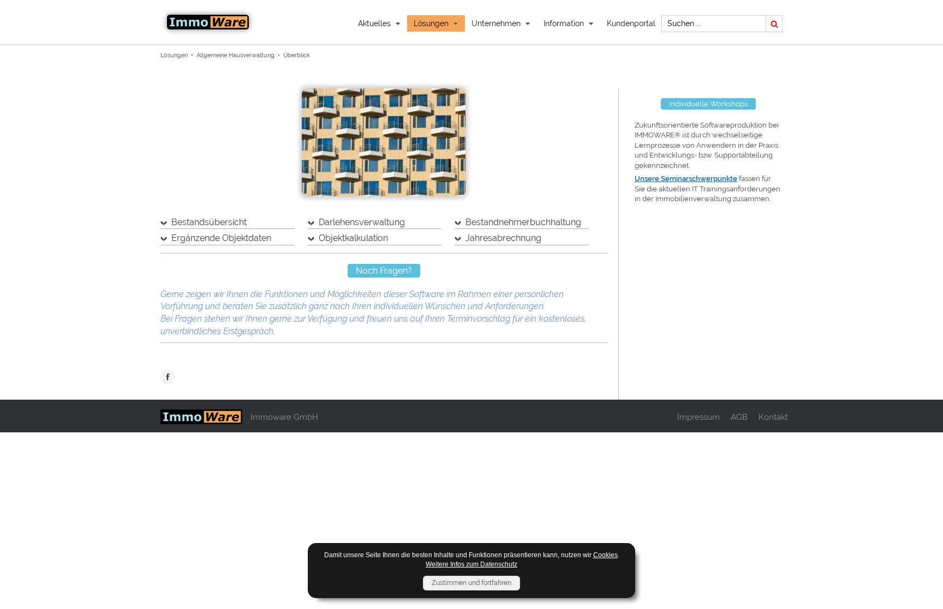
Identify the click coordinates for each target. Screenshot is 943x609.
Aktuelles (374, 23)
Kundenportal (631, 23)
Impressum (698, 416)
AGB (739, 416)
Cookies (605, 555)
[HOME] (207, 22)
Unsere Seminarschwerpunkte (686, 178)
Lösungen (431, 23)
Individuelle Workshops (708, 104)
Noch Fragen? (384, 271)
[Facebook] (167, 378)
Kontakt (773, 416)
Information (564, 23)
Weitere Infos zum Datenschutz (471, 564)
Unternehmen (496, 23)
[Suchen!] (774, 24)
